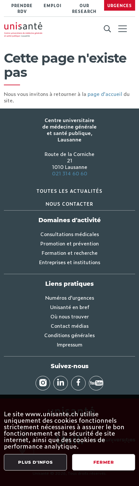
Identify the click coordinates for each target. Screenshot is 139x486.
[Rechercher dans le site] (107, 29)
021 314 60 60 (69, 173)
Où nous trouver (69, 316)
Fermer (103, 462)
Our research (84, 8)
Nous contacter (69, 203)
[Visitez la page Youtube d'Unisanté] (96, 383)
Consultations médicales (69, 234)
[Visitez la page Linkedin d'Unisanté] (60, 383)
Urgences (119, 5)
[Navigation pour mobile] (122, 29)
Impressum (69, 344)
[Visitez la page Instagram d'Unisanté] (43, 383)
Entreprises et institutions (69, 262)
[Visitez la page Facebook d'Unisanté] (78, 383)
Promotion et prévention (69, 243)
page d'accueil (105, 94)
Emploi (52, 5)
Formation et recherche (70, 252)
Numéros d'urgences (69, 297)
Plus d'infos (35, 462)
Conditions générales (69, 335)
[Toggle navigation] (122, 29)
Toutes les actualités (69, 190)
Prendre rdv (22, 8)
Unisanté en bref (69, 307)
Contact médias (70, 325)
